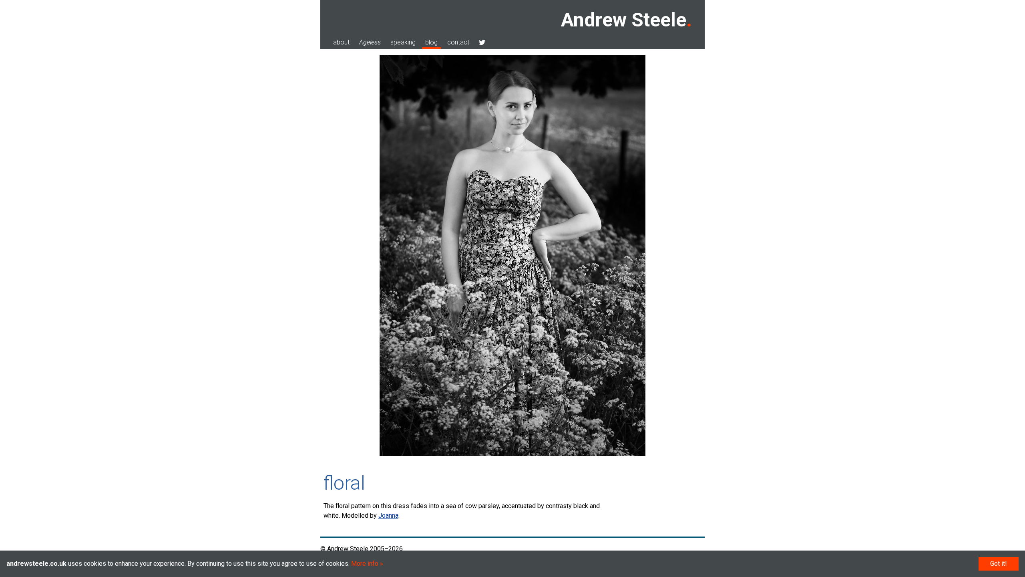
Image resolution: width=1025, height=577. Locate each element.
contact (458, 42)
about (341, 42)
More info (364, 563)
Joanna (388, 515)
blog (431, 42)
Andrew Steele (623, 19)
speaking (403, 42)
